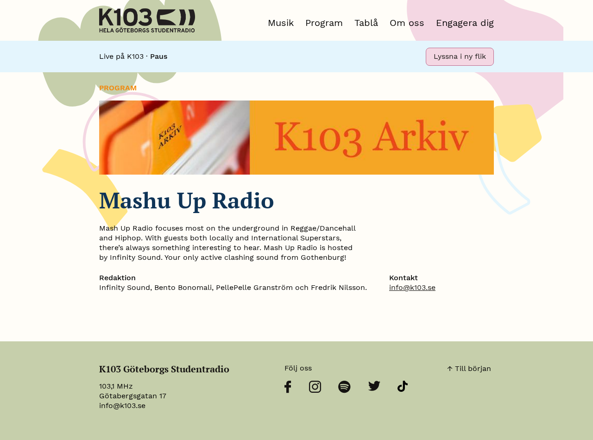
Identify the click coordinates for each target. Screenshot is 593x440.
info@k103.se (412, 287)
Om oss (407, 22)
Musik (281, 22)
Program (324, 22)
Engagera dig (465, 22)
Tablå (366, 22)
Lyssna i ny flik (460, 56)
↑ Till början (469, 368)
